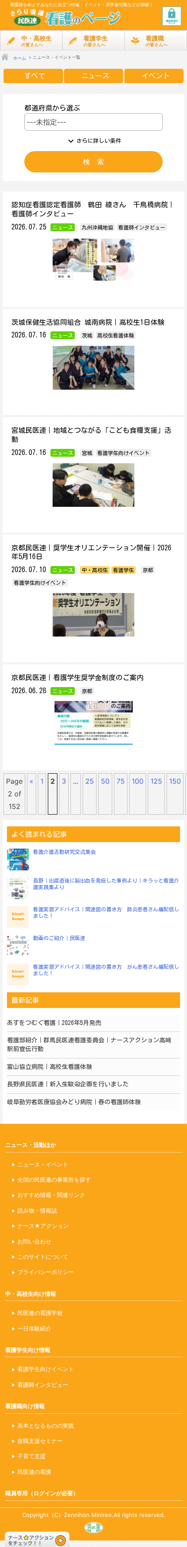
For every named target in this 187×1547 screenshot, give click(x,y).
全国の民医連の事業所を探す (54, 1179)
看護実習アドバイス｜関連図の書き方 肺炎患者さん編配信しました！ (106, 913)
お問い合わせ (34, 1241)
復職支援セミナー (40, 1440)
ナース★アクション (43, 1225)
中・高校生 (36, 40)
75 (121, 781)
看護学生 (95, 40)
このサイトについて (42, 1256)
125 (156, 781)
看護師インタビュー (42, 1384)
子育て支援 (31, 1456)
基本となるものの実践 (45, 1425)
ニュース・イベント (42, 1164)
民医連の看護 (34, 1471)
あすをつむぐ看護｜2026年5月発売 (54, 1023)
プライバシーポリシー (45, 1271)
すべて (34, 75)
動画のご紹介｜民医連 (59, 937)
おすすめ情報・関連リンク (51, 1194)
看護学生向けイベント (45, 1368)
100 (138, 781)
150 (175, 781)
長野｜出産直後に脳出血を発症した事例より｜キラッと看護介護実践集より (106, 884)
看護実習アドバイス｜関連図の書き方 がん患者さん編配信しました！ (106, 970)
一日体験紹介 (34, 1328)
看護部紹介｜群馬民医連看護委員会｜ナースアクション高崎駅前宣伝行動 (89, 1044)
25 (89, 781)
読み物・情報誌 (37, 1210)
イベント (156, 75)
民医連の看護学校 (40, 1312)
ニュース (95, 75)
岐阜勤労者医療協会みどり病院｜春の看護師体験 (74, 1102)
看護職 (156, 40)
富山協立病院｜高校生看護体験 (49, 1067)
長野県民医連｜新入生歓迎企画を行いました (68, 1084)
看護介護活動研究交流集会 (64, 851)
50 (105, 781)
